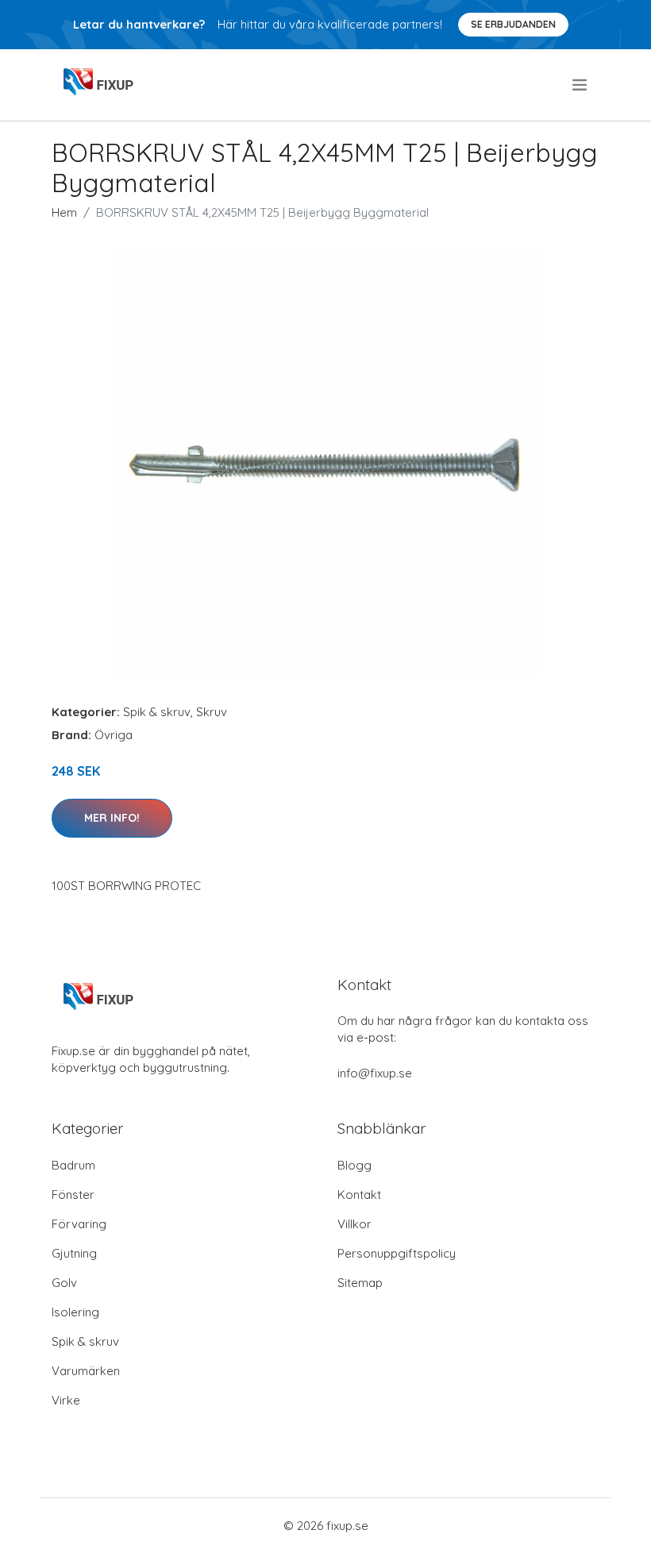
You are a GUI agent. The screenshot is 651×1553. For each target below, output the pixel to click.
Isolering (75, 1312)
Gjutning (74, 1253)
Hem (64, 212)
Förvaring (79, 1223)
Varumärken (86, 1370)
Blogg (354, 1165)
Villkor (354, 1223)
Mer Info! (112, 818)
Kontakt (359, 1194)
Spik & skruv (157, 711)
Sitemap (360, 1282)
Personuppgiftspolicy (396, 1253)
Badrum (73, 1165)
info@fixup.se (374, 1073)
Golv (64, 1282)
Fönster (73, 1194)
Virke (66, 1400)
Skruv (211, 711)
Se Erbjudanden (513, 24)
